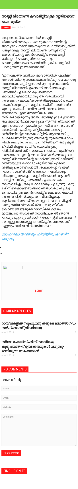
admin (39, 290)
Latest (6, 27)
